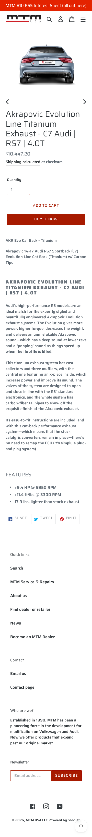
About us (18, 595)
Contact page (22, 687)
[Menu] (83, 18)
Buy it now (46, 219)
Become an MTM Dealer (32, 637)
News (15, 623)
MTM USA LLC (37, 820)
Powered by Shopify (64, 820)
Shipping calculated (23, 162)
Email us (18, 673)
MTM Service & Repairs (32, 582)
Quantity (14, 179)
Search (16, 568)
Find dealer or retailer (30, 609)
